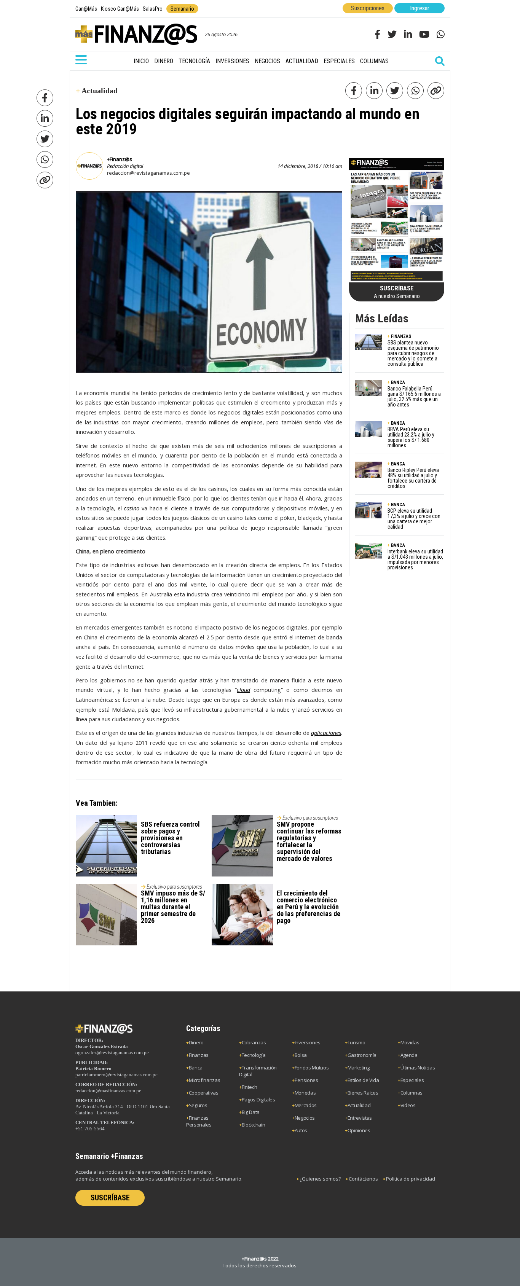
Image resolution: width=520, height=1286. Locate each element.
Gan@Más (86, 9)
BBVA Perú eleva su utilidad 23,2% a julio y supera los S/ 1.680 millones (411, 437)
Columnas (374, 61)
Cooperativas (204, 1092)
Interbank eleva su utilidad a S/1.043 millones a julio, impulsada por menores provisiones (415, 559)
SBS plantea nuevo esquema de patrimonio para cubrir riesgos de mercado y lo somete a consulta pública (413, 353)
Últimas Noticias (417, 1067)
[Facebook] (45, 97)
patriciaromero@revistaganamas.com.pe (116, 1074)
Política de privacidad (410, 1178)
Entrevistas (360, 1117)
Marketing (359, 1067)
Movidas (410, 1042)
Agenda (409, 1055)
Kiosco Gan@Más (120, 9)
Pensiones (306, 1080)
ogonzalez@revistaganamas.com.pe (112, 1052)
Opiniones (359, 1130)
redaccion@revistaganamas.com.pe (148, 172)
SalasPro (153, 9)
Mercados (306, 1105)
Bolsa (301, 1055)
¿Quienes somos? (320, 1178)
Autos (301, 1130)
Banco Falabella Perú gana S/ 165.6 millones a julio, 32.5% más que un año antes (414, 397)
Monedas (305, 1092)
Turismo (356, 1042)
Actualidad (302, 61)
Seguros (198, 1105)
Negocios (267, 61)
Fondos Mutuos (312, 1067)
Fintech (249, 1087)
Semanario (182, 9)
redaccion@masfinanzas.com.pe (108, 1090)
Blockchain (253, 1124)
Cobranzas (254, 1042)
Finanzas (199, 1055)
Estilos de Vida (363, 1080)
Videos (408, 1105)
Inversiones (232, 61)
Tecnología (194, 61)
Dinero (163, 61)
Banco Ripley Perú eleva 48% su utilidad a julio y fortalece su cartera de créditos (413, 478)
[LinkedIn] (45, 118)
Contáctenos (363, 1178)
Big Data (251, 1112)
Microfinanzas (204, 1080)
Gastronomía (362, 1055)
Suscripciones (367, 8)
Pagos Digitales (258, 1099)
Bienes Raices (363, 1092)
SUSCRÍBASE (110, 1197)
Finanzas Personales (199, 1121)
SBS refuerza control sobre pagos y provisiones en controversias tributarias (170, 838)
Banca (196, 1067)
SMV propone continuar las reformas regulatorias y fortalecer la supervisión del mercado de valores (309, 841)
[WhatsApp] (45, 159)
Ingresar (419, 8)
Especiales (339, 61)
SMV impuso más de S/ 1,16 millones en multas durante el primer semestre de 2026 (173, 906)
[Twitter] (45, 139)
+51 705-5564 (90, 1128)
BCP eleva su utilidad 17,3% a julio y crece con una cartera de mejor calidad (414, 519)
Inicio (141, 61)
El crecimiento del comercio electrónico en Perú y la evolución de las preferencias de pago (308, 906)
